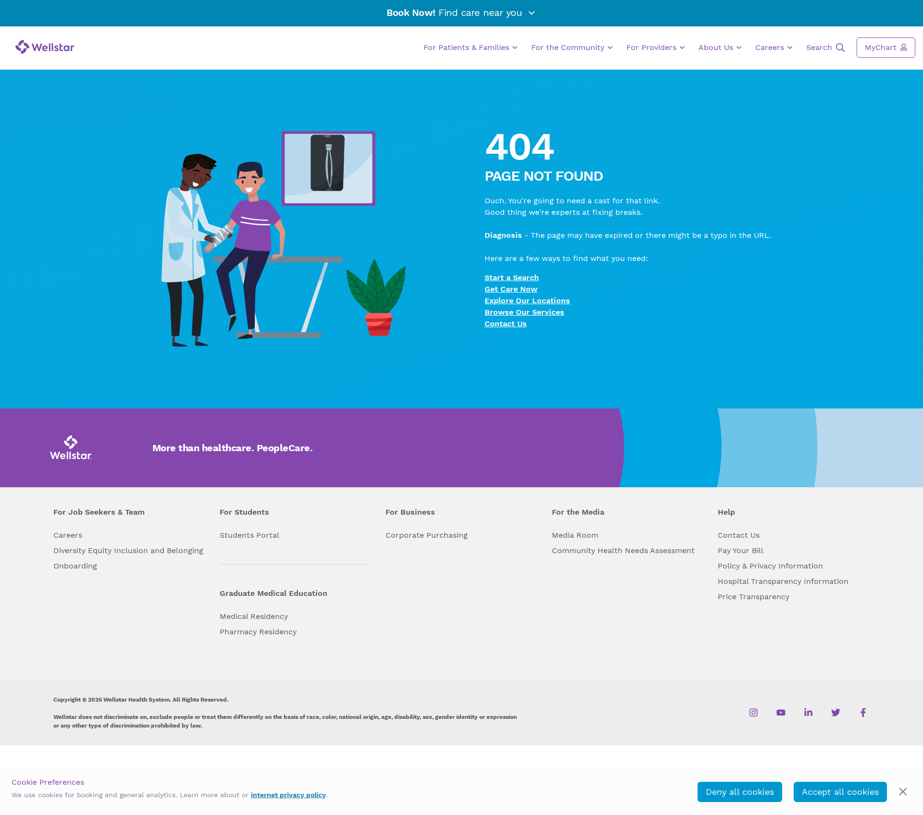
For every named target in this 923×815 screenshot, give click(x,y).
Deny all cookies (740, 792)
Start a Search (512, 277)
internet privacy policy (288, 795)
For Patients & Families (467, 47)
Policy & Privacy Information (770, 565)
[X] (835, 712)
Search (820, 47)
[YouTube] (781, 712)
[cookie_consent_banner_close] (903, 791)
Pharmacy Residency (258, 631)
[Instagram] (753, 712)
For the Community (569, 47)
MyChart (882, 47)
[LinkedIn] (808, 712)
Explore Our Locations (527, 300)
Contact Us (506, 323)
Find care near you (456, 12)
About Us (717, 47)
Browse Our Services (524, 312)
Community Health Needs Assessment (623, 550)
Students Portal (249, 535)
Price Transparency (753, 596)
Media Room (575, 535)
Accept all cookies (840, 792)
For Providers (652, 47)
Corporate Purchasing (427, 535)
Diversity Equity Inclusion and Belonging (128, 550)
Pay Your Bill (740, 550)
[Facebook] (863, 712)
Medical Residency (254, 616)
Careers (770, 47)
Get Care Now (511, 289)
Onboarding (75, 565)
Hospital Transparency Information (783, 581)
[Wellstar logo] (45, 47)
